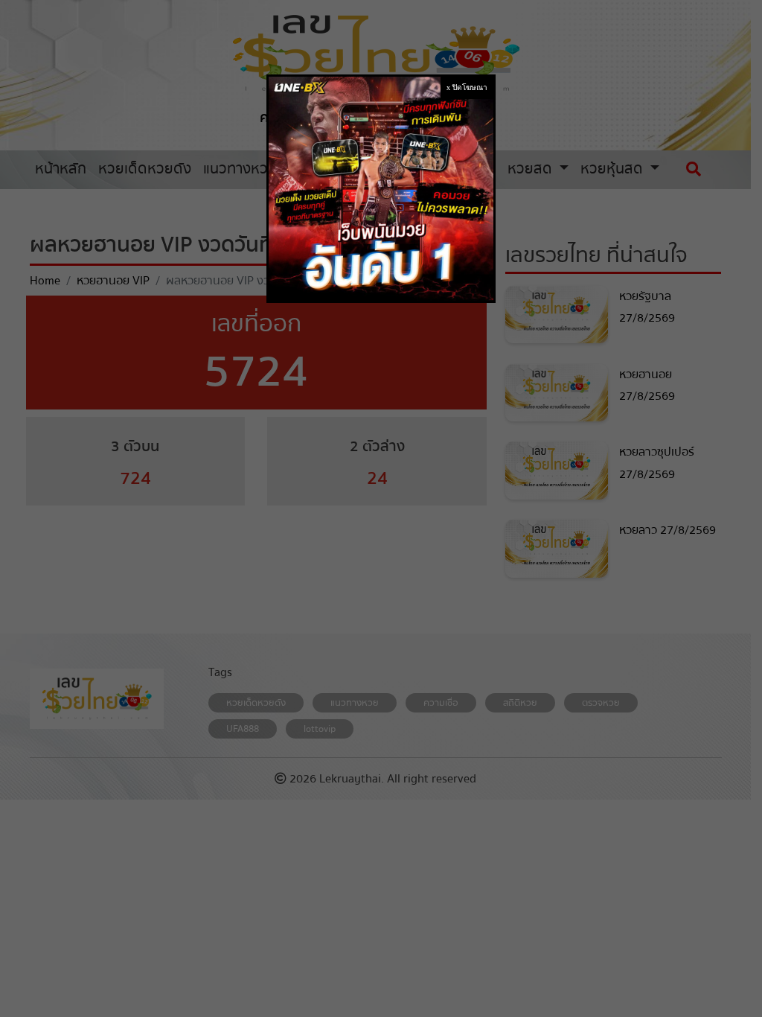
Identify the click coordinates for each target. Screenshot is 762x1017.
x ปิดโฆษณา (466, 87)
